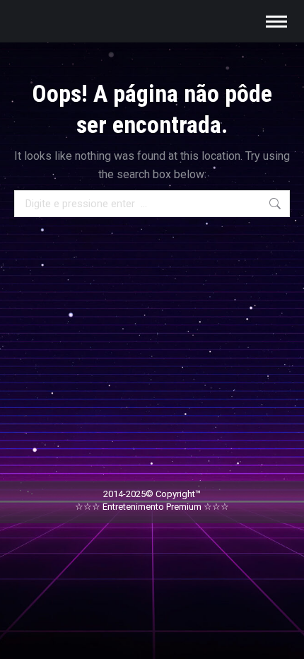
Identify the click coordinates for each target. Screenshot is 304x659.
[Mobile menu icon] (276, 21)
